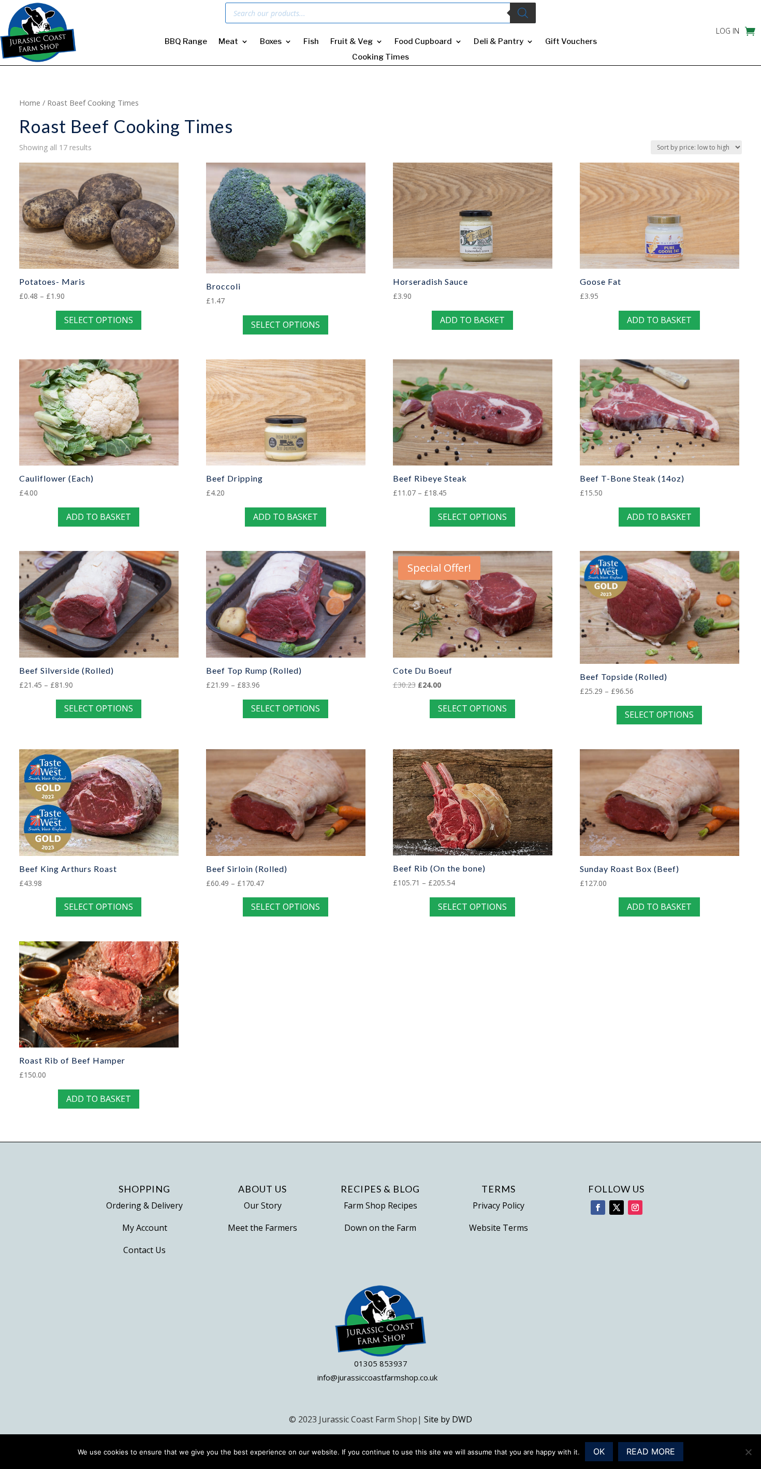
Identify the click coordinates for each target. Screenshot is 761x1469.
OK (599, 1451)
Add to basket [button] (472, 320)
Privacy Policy (498, 1205)
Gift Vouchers (571, 42)
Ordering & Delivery (144, 1205)
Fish (311, 42)
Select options (98, 320)
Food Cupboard (423, 42)
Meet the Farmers (262, 1227)
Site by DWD (448, 1419)
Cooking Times (380, 57)
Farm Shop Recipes (380, 1205)
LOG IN (727, 31)
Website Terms (498, 1227)
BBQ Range (186, 42)
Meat (228, 42)
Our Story (263, 1205)
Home (29, 102)
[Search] (523, 13)
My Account (144, 1227)
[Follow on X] (616, 1207)
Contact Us (144, 1250)
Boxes (271, 42)
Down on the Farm (380, 1227)
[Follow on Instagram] (635, 1207)
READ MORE (650, 1451)
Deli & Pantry (498, 42)
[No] (748, 1452)
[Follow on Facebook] (598, 1207)
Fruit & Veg (351, 42)
